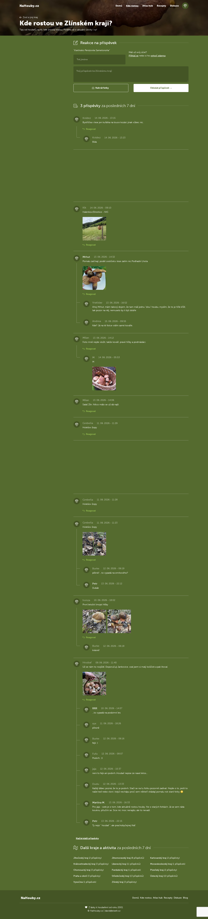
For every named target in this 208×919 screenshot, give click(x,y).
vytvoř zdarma (158, 55)
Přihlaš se (133, 55)
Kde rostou (132, 5)
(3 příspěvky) (91, 864)
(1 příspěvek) (167, 864)
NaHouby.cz (29, 6)
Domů (119, 5)
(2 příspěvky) (87, 858)
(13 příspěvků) (128, 876)
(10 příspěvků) (164, 876)
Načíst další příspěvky (87, 838)
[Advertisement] (44, 88)
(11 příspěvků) (126, 864)
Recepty (161, 5)
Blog (185, 897)
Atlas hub (147, 5)
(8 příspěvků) (128, 858)
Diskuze (174, 5)
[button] (100, 88)
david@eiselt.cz (112, 910)
